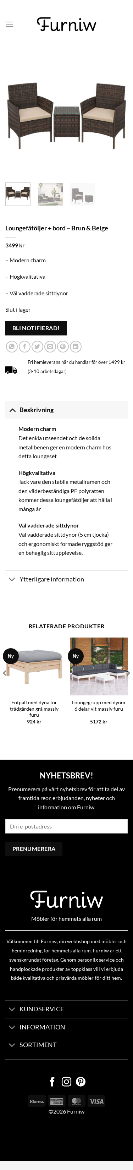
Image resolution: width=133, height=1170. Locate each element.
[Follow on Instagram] (66, 1082)
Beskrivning (37, 410)
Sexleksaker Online (72, 1138)
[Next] (116, 116)
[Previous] (16, 116)
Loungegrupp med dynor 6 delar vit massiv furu (99, 706)
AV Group (35, 1138)
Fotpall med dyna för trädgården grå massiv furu (34, 709)
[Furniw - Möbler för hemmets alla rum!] (66, 24)
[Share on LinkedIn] (76, 346)
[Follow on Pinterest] (80, 1082)
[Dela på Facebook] (25, 346)
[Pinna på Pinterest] (63, 346)
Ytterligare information (52, 579)
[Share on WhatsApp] (12, 346)
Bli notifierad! (36, 328)
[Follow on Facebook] (52, 1082)
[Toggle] (12, 409)
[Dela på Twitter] (37, 346)
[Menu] (9, 24)
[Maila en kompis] (50, 346)
